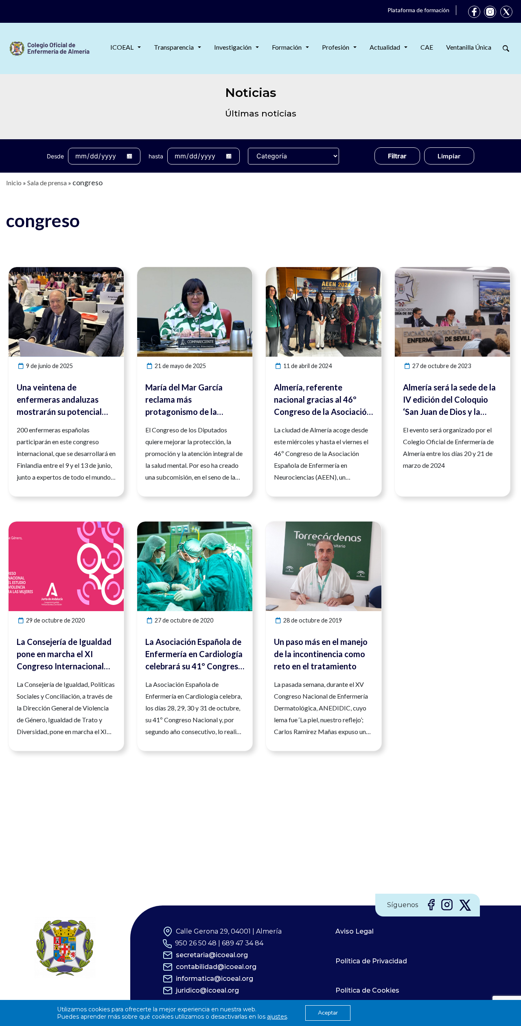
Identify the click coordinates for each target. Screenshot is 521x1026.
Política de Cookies (367, 990)
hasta (156, 156)
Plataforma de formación (418, 10)
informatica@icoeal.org (214, 978)
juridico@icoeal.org (207, 990)
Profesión (335, 47)
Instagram (490, 12)
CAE (426, 47)
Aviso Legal (354, 931)
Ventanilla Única (468, 47)
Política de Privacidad (371, 961)
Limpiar (449, 156)
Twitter (506, 12)
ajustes (277, 1016)
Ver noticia (109, 272)
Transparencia (174, 47)
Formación (287, 47)
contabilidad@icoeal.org (216, 967)
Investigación (233, 47)
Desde (55, 156)
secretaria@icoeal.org (212, 955)
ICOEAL (122, 47)
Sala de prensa (47, 182)
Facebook (474, 12)
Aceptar (328, 1013)
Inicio (14, 182)
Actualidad (385, 47)
